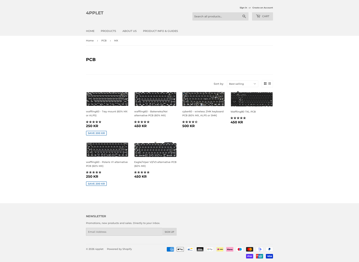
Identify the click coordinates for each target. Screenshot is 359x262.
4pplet (94, 12)
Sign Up (169, 231)
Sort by (218, 83)
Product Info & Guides (160, 31)
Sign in (243, 7)
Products (108, 31)
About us (129, 31)
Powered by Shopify (119, 248)
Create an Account (262, 7)
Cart (265, 16)
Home (90, 31)
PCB (104, 40)
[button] (94, 121)
